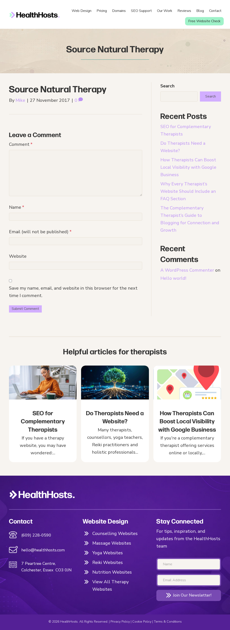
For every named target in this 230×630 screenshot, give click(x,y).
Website (18, 256)
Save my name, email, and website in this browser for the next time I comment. (73, 292)
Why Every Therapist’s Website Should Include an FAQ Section (188, 191)
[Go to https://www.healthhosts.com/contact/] (41, 551)
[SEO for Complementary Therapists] (43, 414)
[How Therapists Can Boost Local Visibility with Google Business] (187, 414)
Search (167, 86)
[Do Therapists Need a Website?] (115, 414)
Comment (21, 144)
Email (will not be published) (40, 232)
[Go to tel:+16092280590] (41, 535)
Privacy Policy (120, 621)
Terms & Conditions (168, 621)
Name (16, 207)
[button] (188, 595)
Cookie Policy (141, 621)
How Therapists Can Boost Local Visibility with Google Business (188, 167)
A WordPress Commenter (187, 270)
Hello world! (173, 278)
